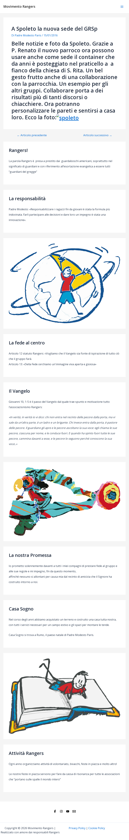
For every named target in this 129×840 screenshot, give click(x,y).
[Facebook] (54, 811)
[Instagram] (61, 811)
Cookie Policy (96, 828)
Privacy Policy (77, 828)
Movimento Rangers (19, 6)
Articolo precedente (32, 135)
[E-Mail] (74, 811)
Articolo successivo (97, 135)
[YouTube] (67, 811)
